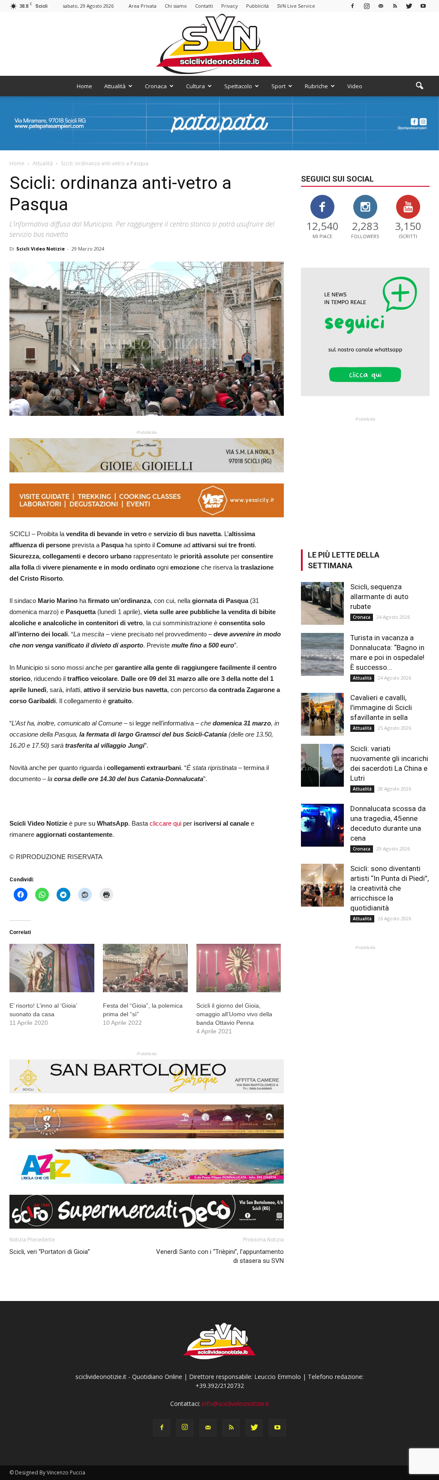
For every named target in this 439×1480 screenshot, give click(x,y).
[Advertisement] (365, 477)
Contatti (204, 6)
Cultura (195, 86)
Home (84, 86)
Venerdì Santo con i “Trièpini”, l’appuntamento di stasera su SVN (220, 1256)
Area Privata (142, 6)
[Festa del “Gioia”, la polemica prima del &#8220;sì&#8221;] (145, 968)
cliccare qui (165, 823)
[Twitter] (409, 6)
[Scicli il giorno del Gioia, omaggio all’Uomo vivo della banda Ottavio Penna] (238, 968)
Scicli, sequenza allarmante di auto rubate (379, 596)
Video (354, 86)
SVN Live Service (296, 6)
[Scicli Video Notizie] (219, 44)
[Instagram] (366, 6)
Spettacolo (238, 86)
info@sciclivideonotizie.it (235, 1403)
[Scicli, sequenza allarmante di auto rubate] (322, 603)
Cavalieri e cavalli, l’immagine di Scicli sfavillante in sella (381, 707)
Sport (278, 86)
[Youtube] (423, 6)
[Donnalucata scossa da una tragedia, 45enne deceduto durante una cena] (322, 825)
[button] (419, 86)
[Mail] (380, 6)
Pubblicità (257, 6)
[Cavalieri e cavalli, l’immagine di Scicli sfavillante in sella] (322, 714)
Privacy (229, 6)
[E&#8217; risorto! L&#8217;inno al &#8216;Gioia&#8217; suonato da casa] (51, 968)
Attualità (115, 86)
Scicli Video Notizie (40, 248)
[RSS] (394, 6)
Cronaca (156, 86)
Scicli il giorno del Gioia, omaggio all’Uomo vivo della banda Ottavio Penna (234, 1014)
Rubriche (316, 86)
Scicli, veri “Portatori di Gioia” (49, 1252)
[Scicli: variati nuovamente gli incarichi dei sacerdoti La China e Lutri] (322, 765)
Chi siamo (176, 6)
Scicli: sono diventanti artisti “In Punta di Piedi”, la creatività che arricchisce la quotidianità (389, 888)
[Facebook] (352, 6)
